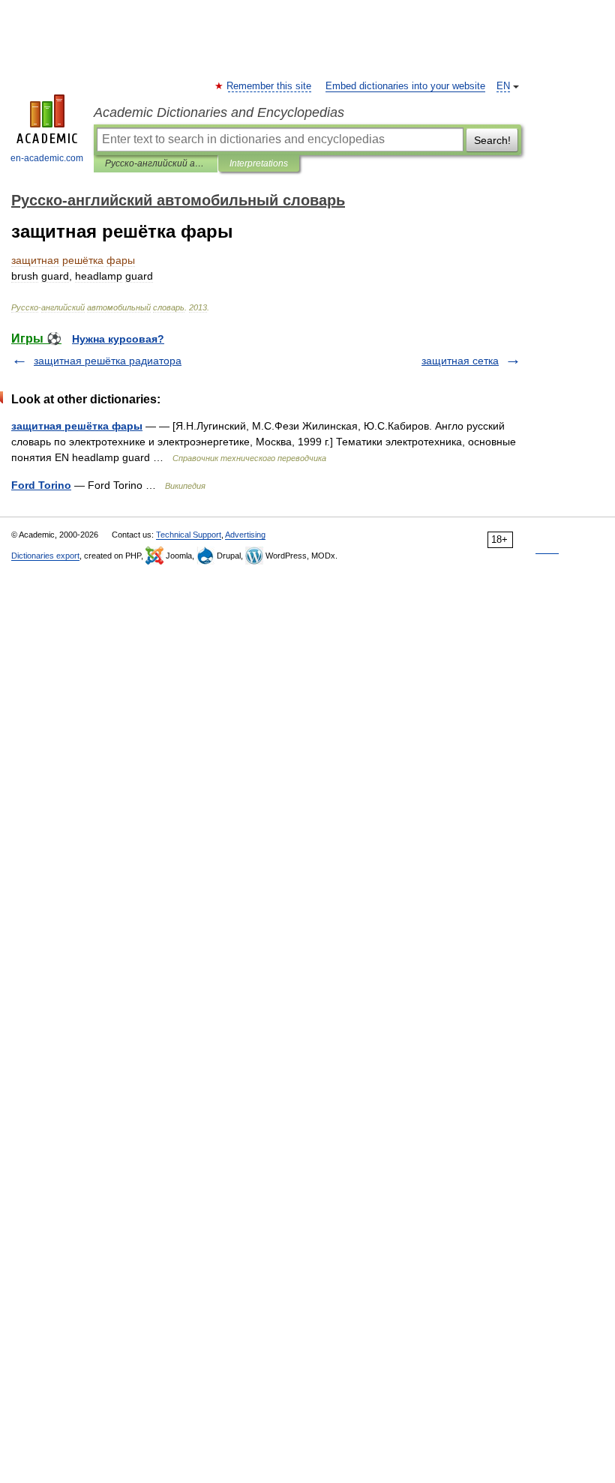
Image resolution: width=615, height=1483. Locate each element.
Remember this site (269, 86)
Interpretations (259, 163)
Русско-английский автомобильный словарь (155, 163)
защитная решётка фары (76, 426)
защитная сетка (460, 361)
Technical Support (188, 534)
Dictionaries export (45, 555)
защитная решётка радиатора (108, 361)
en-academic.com (46, 158)
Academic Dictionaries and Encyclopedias (219, 112)
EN (503, 86)
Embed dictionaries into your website (405, 86)
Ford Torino (41, 485)
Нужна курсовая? (118, 339)
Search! (492, 140)
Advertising (245, 534)
